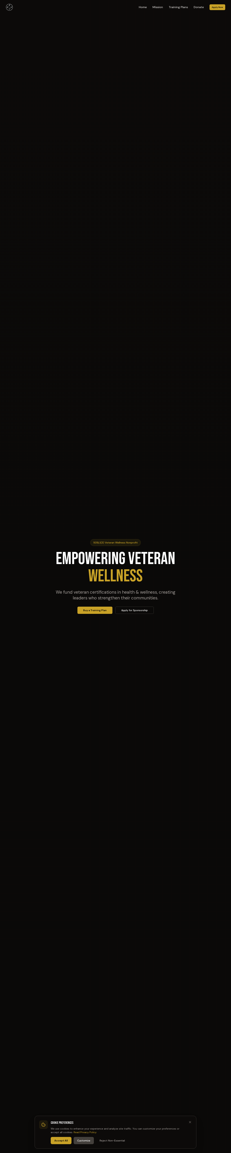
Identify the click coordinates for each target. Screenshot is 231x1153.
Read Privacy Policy (85, 1132)
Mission (157, 7)
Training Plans (178, 7)
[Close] (190, 1122)
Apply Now (217, 7)
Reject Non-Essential (112, 1140)
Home (143, 7)
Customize (83, 1140)
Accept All (61, 1140)
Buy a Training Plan (95, 610)
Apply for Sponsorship (134, 610)
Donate (199, 7)
